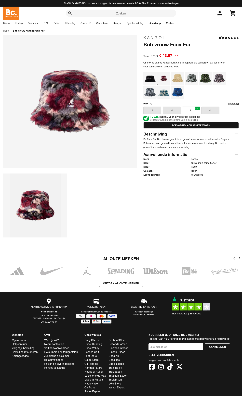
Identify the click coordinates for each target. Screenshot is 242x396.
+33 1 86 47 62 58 (49, 322)
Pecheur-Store (117, 340)
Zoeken (121, 13)
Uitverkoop (154, 23)
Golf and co (91, 364)
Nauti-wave (91, 383)
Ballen (57, 23)
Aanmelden (217, 347)
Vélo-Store (115, 383)
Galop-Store (91, 360)
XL (210, 110)
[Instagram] (161, 367)
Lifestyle (117, 23)
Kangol (154, 37)
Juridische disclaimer (56, 356)
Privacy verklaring (54, 368)
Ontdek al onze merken (121, 283)
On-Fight (89, 387)
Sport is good (116, 364)
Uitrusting (70, 23)
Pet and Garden (118, 344)
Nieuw (6, 23)
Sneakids (114, 360)
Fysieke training (135, 23)
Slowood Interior (118, 348)
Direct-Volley (91, 348)
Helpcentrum (19, 344)
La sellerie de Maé (95, 375)
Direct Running (93, 344)
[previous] (234, 259)
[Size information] (151, 103)
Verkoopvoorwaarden (56, 348)
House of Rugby (93, 371)
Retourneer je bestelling (144, 314)
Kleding (19, 23)
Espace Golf (91, 352)
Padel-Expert (92, 391)
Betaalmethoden (54, 360)
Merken (170, 23)
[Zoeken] (70, 13)
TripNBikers (115, 379)
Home (6, 30)
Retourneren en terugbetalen (61, 352)
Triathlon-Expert (118, 375)
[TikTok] (170, 367)
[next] (239, 259)
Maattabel (233, 103)
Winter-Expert (116, 387)
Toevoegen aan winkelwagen (191, 125)
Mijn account (19, 340)
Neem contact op (49, 311)
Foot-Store (90, 356)
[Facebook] (151, 367)
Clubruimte (102, 23)
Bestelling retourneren (25, 352)
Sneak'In (114, 356)
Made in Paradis (94, 379)
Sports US (86, 23)
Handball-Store (93, 368)
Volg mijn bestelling (23, 348)
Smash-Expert (117, 352)
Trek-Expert (115, 371)
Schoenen (33, 23)
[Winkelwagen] (232, 13)
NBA (46, 23)
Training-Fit (115, 368)
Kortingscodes (20, 356)
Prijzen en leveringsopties (59, 364)
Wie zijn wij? (51, 340)
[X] (179, 367)
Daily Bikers (91, 340)
